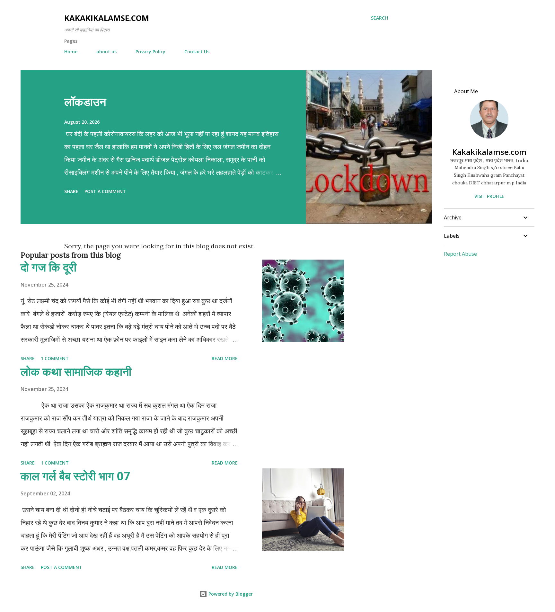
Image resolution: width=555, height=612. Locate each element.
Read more (225, 358)
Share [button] (71, 191)
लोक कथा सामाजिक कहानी (76, 371)
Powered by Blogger (230, 594)
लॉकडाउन (85, 102)
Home (70, 52)
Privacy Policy (150, 52)
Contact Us (196, 52)
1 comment (55, 358)
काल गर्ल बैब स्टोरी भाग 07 (75, 476)
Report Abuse (460, 253)
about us (106, 52)
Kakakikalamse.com (106, 18)
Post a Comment (105, 191)
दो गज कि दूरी (48, 267)
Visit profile (489, 196)
